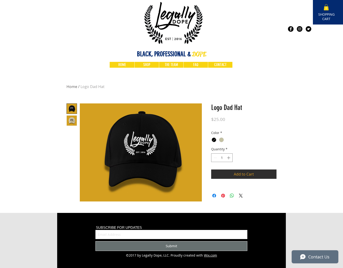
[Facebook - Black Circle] (291, 29)
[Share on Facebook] (214, 195)
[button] (326, 7)
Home (71, 86)
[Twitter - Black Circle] (308, 29)
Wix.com (210, 255)
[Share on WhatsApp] (232, 195)
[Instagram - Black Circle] (299, 29)
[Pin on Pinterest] (223, 195)
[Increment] (229, 158)
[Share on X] (241, 195)
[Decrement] (215, 158)
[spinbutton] (222, 158)
